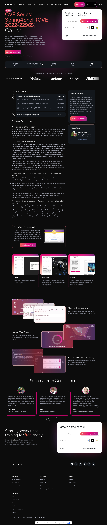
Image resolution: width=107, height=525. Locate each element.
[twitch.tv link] (89, 464)
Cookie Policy (27, 517)
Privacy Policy (16, 517)
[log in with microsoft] (97, 27)
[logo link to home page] (17, 465)
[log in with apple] (92, 27)
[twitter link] (76, 464)
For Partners (50, 4)
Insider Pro (22, 56)
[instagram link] (80, 464)
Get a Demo (79, 4)
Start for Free (91, 4)
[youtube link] (93, 464)
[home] (10, 4)
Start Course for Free (13, 52)
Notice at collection (43, 523)
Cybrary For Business (78, 118)
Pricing (66, 4)
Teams (30, 56)
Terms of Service (40, 517)
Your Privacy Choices (59, 523)
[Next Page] (58, 419)
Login (100, 4)
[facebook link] (85, 464)
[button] (21, 4)
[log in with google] (88, 27)
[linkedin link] (72, 464)
